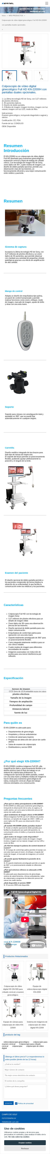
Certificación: (7, 120)
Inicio (4, 15)
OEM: (4, 126)
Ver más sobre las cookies (18, 1137)
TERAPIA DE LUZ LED (10, 1122)
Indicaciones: (7, 113)
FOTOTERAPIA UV (9, 1118)
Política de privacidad (25, 1103)
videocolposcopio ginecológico (16, 1042)
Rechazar (25, 1148)
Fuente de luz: (8, 123)
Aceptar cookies (25, 1143)
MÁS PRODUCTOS (16, 15)
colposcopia (17, 1046)
